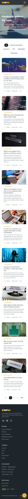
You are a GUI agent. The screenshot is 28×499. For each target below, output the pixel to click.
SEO (14, 49)
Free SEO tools (5, 455)
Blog (3, 453)
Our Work (4, 448)
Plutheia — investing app (7, 472)
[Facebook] (7, 420)
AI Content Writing (6, 434)
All (6, 45)
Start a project (5, 483)
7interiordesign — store (7, 474)
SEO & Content (5, 439)
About (3, 450)
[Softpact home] (5, 2)
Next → (22, 397)
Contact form (5, 485)
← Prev (5, 397)
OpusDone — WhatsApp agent (9, 466)
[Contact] (11, 420)
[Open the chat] (24, 495)
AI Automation (14, 53)
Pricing (3, 458)
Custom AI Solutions (6, 429)
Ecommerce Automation (16, 45)
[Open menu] (24, 2)
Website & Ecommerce (7, 436)
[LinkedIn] (3, 420)
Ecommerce (6, 49)
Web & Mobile (21, 49)
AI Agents (4, 431)
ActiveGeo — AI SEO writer (8, 469)
